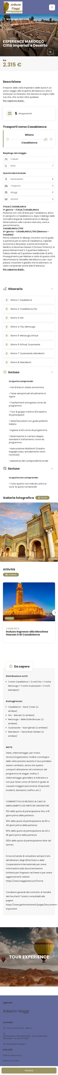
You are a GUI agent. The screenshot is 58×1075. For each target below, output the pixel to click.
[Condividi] (50, 52)
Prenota (29, 1070)
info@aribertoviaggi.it (16, 1044)
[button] (52, 7)
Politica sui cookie (11, 1061)
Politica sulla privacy (12, 1055)
